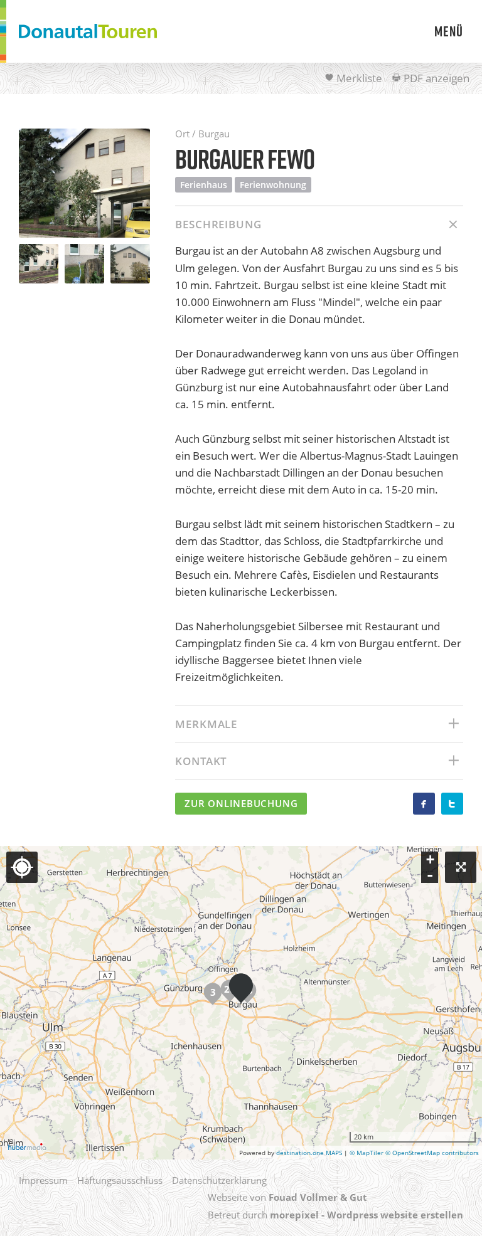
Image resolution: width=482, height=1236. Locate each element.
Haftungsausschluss (120, 1180)
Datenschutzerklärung (219, 1180)
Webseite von (287, 1197)
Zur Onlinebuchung (241, 803)
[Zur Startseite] (88, 31)
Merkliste (358, 78)
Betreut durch (335, 1214)
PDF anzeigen (435, 78)
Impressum (43, 1180)
